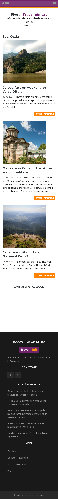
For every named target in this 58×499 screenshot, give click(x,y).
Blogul (29, 14)
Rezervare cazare (16, 464)
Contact (11, 471)
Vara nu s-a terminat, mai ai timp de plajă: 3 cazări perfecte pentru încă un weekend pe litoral (27, 414)
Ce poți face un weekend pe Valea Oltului (24, 89)
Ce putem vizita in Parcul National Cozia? (23, 254)
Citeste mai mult (44, 114)
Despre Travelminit (17, 457)
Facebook (12, 451)
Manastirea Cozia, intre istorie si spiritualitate (27, 170)
